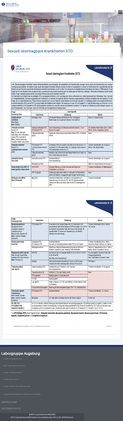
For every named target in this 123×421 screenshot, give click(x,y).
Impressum (9, 402)
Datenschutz (11, 408)
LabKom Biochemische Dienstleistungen (22, 394)
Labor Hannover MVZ (12, 372)
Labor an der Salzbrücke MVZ (17, 386)
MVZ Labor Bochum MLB (14, 366)
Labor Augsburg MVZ (12, 359)
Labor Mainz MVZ (11, 379)
